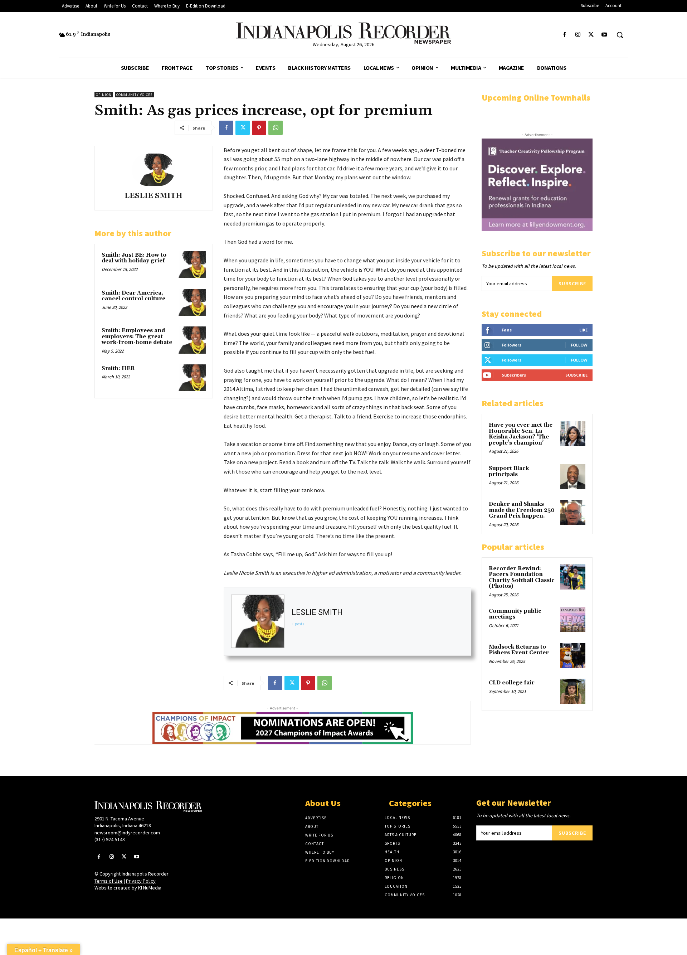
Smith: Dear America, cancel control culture (133, 296)
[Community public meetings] (572, 619)
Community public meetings (515, 614)
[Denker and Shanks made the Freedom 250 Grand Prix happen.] (572, 512)
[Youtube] (604, 35)
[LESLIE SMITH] (153, 170)
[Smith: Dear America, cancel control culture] (192, 302)
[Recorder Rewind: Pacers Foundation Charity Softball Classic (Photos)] (572, 577)
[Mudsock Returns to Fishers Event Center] (572, 655)
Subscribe (572, 283)
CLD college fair (512, 682)
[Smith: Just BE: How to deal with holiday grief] (192, 264)
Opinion (104, 94)
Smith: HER (118, 368)
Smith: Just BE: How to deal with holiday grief (134, 258)
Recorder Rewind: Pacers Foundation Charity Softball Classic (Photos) (522, 577)
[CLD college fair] (572, 691)
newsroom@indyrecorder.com (127, 832)
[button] (619, 34)
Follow (579, 345)
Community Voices (134, 94)
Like (583, 330)
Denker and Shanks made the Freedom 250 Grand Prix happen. (522, 510)
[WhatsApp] (275, 128)
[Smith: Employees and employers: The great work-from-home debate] (192, 340)
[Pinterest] (259, 128)
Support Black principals (509, 471)
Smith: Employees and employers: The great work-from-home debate (137, 336)
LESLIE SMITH (153, 196)
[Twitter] (591, 35)
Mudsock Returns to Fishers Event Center (519, 650)
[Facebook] (564, 35)
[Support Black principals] (572, 476)
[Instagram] (578, 35)
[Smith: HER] (192, 378)
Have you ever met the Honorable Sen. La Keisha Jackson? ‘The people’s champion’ (520, 434)
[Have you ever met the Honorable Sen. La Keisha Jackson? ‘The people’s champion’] (572, 433)
